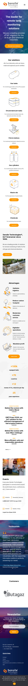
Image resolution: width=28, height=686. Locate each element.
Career (4, 659)
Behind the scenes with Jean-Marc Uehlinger (14, 432)
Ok (14, 683)
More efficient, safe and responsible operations (14, 441)
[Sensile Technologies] (11, 4)
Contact (4, 657)
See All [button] (7, 449)
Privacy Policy (6, 661)
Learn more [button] (14, 92)
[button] (24, 4)
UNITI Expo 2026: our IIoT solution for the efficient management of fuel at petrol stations (14, 420)
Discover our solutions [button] (14, 46)
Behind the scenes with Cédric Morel (14, 409)
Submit (14, 631)
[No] (26, 680)
